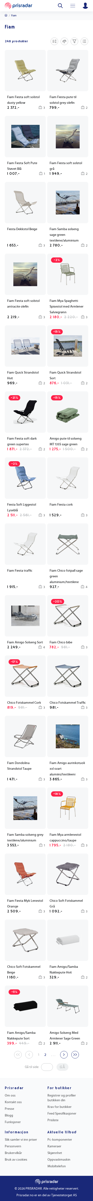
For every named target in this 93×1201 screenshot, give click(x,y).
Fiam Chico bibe (61, 642)
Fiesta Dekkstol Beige (22, 229)
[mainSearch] (60, 5)
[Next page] (64, 1055)
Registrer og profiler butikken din (61, 1098)
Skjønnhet (54, 1153)
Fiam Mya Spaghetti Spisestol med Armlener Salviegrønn (66, 306)
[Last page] (75, 1055)
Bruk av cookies (16, 1159)
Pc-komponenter (59, 1139)
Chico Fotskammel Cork (24, 702)
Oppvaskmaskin (58, 1159)
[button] (25, 146)
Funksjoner (13, 1122)
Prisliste (52, 1120)
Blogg (9, 1115)
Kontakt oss (13, 1102)
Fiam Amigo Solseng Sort (25, 642)
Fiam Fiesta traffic (19, 570)
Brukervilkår (13, 1153)
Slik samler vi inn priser (21, 1139)
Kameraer (54, 1146)
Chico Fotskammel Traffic (68, 702)
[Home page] (18, 6)
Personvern (13, 1146)
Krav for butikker (59, 1107)
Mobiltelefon (56, 1166)
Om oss (10, 1095)
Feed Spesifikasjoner (61, 1113)
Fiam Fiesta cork (61, 504)
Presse (9, 1109)
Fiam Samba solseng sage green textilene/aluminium (64, 235)
